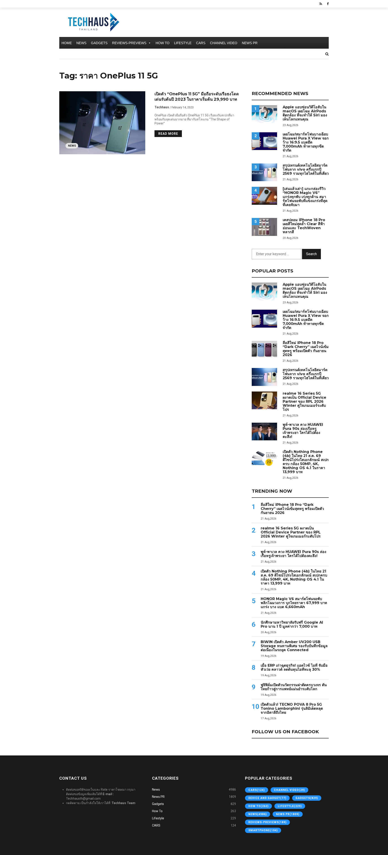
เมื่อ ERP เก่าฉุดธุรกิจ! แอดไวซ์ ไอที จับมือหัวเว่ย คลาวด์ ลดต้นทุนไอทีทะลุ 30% (294, 668)
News (81, 43)
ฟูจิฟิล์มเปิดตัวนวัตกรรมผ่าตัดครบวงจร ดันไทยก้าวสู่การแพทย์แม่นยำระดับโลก (294, 687)
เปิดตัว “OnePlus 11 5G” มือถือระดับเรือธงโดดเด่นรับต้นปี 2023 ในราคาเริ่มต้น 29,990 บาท (196, 96)
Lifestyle (183, 43)
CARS (200, 43)
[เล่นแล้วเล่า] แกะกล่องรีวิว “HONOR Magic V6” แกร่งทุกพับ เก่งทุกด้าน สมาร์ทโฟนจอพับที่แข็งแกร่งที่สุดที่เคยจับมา (305, 197)
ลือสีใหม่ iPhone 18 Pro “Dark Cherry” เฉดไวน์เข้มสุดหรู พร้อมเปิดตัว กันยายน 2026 (306, 349)
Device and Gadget (267, 798)
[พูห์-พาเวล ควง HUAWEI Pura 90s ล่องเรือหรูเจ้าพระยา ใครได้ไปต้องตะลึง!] (264, 431)
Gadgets (99, 43)
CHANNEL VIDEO (223, 43)
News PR (250, 43)
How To (163, 43)
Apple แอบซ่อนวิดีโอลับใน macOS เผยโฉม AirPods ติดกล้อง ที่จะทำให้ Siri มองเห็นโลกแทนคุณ (305, 113)
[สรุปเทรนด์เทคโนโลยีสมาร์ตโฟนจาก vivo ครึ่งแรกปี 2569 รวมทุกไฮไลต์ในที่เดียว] (264, 172)
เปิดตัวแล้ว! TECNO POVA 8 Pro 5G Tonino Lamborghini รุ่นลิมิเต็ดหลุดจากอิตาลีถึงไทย (292, 709)
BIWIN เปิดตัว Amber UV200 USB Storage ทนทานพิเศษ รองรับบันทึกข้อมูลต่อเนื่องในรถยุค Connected (294, 646)
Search (311, 254)
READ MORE (168, 133)
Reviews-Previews (129, 43)
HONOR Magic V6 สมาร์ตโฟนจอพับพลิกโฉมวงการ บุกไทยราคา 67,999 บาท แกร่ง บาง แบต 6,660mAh (294, 603)
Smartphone (263, 830)
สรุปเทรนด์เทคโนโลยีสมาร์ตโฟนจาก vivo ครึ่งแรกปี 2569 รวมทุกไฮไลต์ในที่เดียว (306, 169)
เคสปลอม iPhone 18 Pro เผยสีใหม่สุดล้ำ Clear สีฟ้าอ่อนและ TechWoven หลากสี (304, 226)
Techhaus (161, 107)
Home (67, 43)
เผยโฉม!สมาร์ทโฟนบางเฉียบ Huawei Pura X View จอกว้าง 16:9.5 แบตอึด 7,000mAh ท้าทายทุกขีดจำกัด (306, 142)
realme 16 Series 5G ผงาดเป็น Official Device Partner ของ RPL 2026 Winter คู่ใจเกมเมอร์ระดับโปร (304, 402)
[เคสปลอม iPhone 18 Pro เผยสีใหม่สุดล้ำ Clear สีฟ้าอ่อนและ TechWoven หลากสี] (264, 227)
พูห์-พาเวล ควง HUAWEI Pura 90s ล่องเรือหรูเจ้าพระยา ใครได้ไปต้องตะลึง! (303, 431)
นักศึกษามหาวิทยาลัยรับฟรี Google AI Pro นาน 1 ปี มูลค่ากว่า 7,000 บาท (292, 624)
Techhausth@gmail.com (83, 798)
